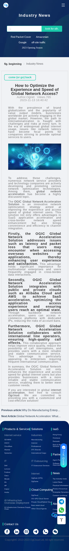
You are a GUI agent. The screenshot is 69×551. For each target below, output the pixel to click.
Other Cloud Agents (39, 509)
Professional (36, 446)
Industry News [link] (34, 63)
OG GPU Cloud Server (40, 499)
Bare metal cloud (37, 505)
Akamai (7, 450)
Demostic (56, 441)
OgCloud (34, 495)
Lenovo (7, 469)
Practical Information (60, 485)
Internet (34, 443)
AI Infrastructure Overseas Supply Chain (17, 508)
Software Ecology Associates (59, 464)
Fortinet (7, 472)
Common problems (60, 495)
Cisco (6, 475)
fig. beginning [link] (13, 64)
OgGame (34, 481)
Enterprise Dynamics (60, 492)
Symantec (8, 453)
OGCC (6, 443)
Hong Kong (57, 435)
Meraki (6, 479)
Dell (5, 465)
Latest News (57, 482)
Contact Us (57, 516)
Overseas (56, 438)
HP (5, 485)
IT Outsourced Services (40, 465)
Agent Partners (58, 460)
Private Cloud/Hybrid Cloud (41, 502)
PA (5, 482)
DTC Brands (36, 450)
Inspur (6, 489)
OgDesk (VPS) (37, 478)
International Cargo (38, 453)
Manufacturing (36, 440)
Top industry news (60, 479)
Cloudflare (8, 446)
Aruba (6, 492)
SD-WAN (7, 440)
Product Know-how (60, 489)
